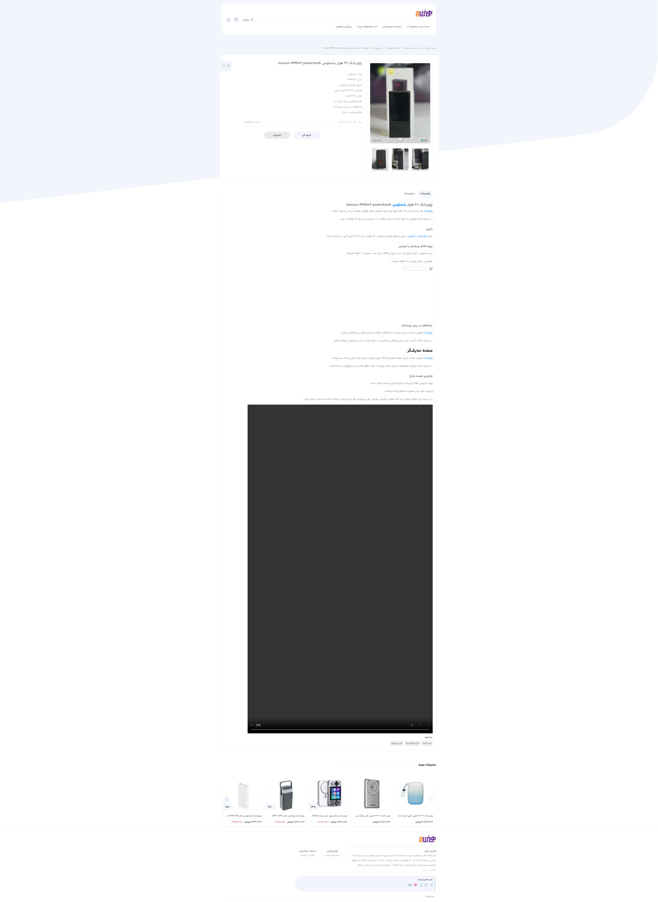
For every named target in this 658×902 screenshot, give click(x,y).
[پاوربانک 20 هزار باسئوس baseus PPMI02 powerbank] (393, 841)
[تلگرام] (431, 886)
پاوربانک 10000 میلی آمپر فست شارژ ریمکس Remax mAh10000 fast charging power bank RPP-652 (415, 816)
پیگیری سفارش (344, 27)
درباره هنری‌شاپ (332, 855)
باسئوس (399, 205)
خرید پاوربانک (377, 48)
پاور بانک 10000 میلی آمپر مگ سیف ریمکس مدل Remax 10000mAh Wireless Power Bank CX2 (372, 816)
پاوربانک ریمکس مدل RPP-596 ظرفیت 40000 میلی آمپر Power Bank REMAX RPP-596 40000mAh (286, 816)
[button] (227, 799)
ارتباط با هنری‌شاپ (391, 27)
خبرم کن (306, 135)
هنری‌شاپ (332, 851)
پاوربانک (428, 211)
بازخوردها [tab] (409, 194)
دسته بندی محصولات (419, 27)
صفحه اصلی (431, 48)
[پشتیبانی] (420, 886)
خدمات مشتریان (307, 851)
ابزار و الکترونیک (393, 48)
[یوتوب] (410, 886)
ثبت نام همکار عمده (367, 27)
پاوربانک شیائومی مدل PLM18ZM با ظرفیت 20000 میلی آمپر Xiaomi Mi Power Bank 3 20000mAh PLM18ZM (244, 816)
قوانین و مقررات (307, 855)
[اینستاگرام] (426, 886)
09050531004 (425, 880)
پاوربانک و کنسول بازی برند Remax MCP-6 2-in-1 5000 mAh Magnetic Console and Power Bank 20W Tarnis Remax (329, 816)
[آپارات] (415, 885)
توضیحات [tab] (425, 194)
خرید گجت (426, 743)
